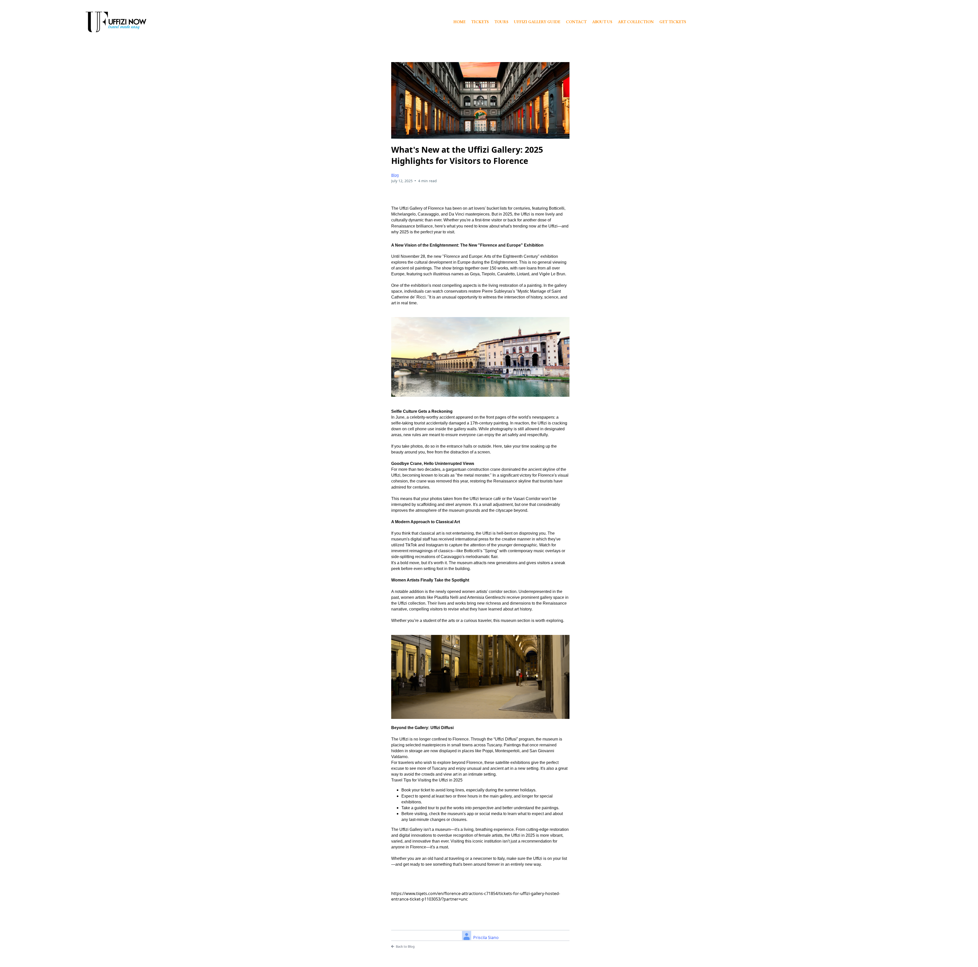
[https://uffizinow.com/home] (116, 22)
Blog (395, 175)
